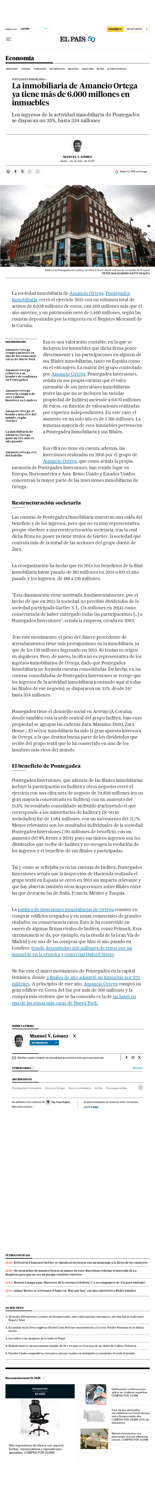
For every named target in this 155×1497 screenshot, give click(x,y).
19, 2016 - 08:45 (82, 161)
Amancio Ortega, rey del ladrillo (21, 454)
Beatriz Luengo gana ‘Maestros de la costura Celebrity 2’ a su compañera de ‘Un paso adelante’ (80, 1282)
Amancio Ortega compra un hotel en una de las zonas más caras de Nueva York (20, 355)
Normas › (138, 1068)
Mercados (12, 69)
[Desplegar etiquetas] (140, 1087)
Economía (19, 58)
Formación (40, 69)
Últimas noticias (17, 1255)
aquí (95, 1106)
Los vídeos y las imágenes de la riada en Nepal (36, 1338)
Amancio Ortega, (87, 293)
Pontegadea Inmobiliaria (28, 79)
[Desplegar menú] (8, 39)
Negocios (73, 69)
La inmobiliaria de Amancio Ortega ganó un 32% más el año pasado (19, 436)
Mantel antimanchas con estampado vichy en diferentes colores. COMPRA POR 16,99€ (130, 1436)
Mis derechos (57, 69)
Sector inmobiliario (79, 1088)
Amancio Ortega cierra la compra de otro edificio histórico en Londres (21, 395)
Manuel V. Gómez (77, 157)
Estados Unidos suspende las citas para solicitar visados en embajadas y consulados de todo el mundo (71, 1353)
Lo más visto (14, 1307)
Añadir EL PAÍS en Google (133, 171)
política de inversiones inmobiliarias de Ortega (65, 909)
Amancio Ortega (101, 984)
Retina (100, 69)
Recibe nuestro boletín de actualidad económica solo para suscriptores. (61, 1057)
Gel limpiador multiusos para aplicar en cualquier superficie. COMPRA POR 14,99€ (130, 1392)
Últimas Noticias (116, 69)
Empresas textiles (116, 1088)
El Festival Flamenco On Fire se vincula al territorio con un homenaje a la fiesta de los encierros (81, 1262)
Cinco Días (88, 69)
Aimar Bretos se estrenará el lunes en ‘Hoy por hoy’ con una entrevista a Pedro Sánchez (75, 1290)
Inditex (98, 1088)
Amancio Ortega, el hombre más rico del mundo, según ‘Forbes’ (20, 416)
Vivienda (25, 69)
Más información (22, 1106)
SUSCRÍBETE (115, 29)
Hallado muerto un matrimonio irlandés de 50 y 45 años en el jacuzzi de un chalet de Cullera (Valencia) (72, 1345)
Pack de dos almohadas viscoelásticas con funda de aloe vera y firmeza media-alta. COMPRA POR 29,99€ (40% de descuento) (131, 1416)
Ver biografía (39, 1042)
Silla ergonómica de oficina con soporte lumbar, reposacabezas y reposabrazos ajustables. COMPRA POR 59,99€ (36, 1449)
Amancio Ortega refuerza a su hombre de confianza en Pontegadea (21, 375)
